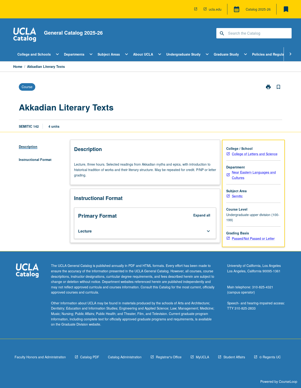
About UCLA (143, 54)
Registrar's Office (169, 357)
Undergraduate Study (183, 54)
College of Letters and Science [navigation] (254, 153)
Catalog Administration (125, 357)
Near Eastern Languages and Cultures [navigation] (254, 175)
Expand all (201, 215)
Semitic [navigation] (237, 196)
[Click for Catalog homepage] (24, 35)
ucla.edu (215, 9)
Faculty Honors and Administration (40, 357)
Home (17, 66)
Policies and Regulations (272, 54)
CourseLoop (288, 381)
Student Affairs (234, 357)
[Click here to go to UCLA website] (27, 271)
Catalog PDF (89, 357)
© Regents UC (270, 357)
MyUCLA (202, 357)
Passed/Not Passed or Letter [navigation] (253, 238)
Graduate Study (226, 54)
